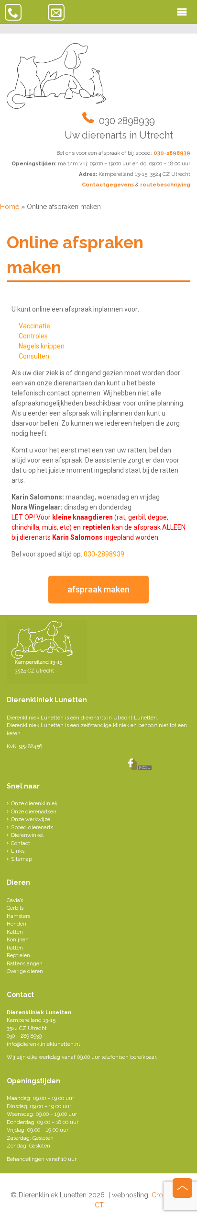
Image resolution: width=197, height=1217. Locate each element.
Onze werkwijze (30, 819)
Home (9, 206)
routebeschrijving (165, 184)
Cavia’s (15, 900)
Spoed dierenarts (32, 827)
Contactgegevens (108, 184)
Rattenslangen (25, 964)
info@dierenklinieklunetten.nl (43, 1044)
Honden (16, 924)
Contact (20, 843)
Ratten (15, 948)
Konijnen (18, 940)
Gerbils (15, 908)
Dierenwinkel (27, 835)
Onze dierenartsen (33, 812)
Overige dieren (25, 971)
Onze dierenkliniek (34, 803)
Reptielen (18, 955)
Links (17, 851)
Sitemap (21, 859)
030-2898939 (171, 153)
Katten (15, 932)
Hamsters (18, 916)
